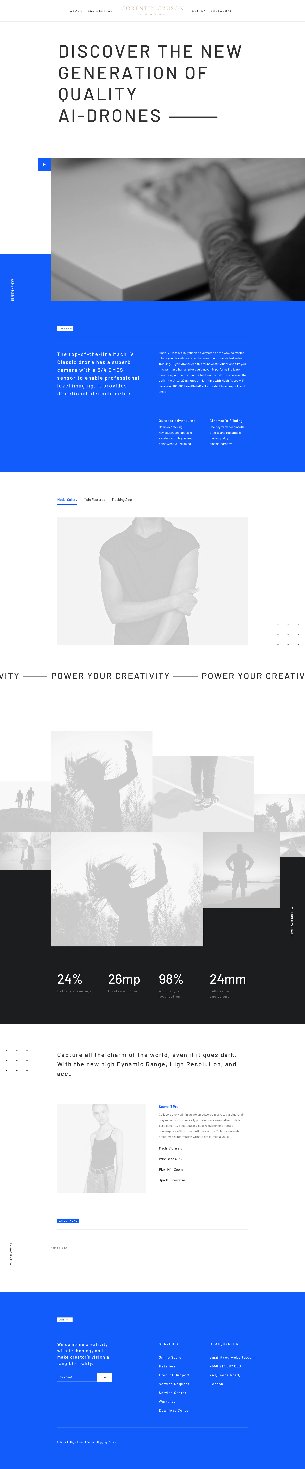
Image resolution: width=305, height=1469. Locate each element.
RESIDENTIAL (100, 10)
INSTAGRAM (222, 10)
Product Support (174, 1375)
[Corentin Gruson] (152, 10)
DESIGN (199, 10)
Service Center (173, 1392)
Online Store (170, 1357)
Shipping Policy (106, 1442)
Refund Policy (85, 1442)
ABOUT (76, 10)
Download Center (174, 1410)
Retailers (167, 1366)
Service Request (174, 1384)
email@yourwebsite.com (232, 1357)
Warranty (167, 1401)
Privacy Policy (66, 1442)
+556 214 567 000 (225, 1366)
